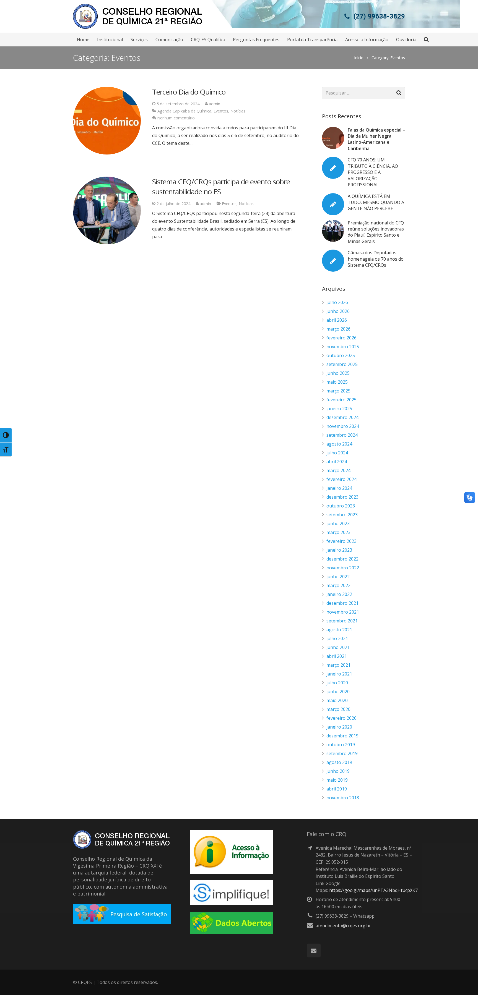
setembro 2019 (342, 753)
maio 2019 (337, 780)
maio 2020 (337, 700)
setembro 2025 (342, 364)
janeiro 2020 (339, 727)
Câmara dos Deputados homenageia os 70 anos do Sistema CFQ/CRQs (376, 259)
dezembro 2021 (342, 603)
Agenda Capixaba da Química (184, 111)
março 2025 (338, 391)
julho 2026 (337, 302)
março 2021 (338, 665)
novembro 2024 (342, 426)
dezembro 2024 (342, 417)
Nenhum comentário (176, 118)
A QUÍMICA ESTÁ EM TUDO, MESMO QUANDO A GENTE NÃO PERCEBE (376, 202)
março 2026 (338, 329)
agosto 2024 (339, 444)
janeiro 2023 (339, 550)
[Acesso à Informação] (231, 872)
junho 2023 (338, 523)
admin (214, 103)
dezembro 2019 (342, 736)
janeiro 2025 (339, 408)
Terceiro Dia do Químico (188, 92)
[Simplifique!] (231, 903)
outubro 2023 (340, 506)
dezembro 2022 (342, 559)
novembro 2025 (342, 347)
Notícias (237, 111)
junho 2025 (338, 373)
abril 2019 (336, 789)
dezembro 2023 (342, 497)
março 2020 (338, 709)
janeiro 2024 (339, 488)
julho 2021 (337, 638)
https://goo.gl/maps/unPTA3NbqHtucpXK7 (373, 890)
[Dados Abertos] (231, 932)
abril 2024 (336, 462)
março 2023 (338, 532)
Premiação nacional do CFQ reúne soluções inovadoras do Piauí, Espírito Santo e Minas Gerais (376, 232)
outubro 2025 (340, 355)
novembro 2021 (342, 612)
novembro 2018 (342, 798)
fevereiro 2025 (341, 400)
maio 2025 (337, 382)
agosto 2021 (339, 630)
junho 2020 (338, 691)
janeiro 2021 (339, 674)
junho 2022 (338, 577)
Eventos (221, 111)
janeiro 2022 (339, 594)
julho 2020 (337, 683)
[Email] (314, 950)
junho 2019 (338, 771)
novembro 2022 (342, 568)
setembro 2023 (342, 515)
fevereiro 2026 (341, 338)
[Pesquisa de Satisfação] (122, 922)
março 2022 (338, 585)
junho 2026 (338, 311)
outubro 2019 (340, 745)
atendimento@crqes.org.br (343, 926)
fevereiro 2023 (341, 541)
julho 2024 (337, 453)
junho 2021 (338, 647)
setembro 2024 (342, 435)
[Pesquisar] (426, 39)
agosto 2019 (339, 762)
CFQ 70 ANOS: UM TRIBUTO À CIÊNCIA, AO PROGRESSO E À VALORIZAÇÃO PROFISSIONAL (373, 172)
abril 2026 (336, 320)
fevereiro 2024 (341, 479)
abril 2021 (336, 656)
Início (358, 57)
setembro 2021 (342, 621)
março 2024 (338, 470)
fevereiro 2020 (341, 718)
